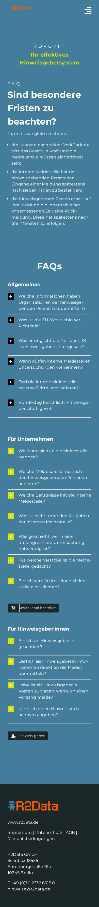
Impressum (20, 832)
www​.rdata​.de (23, 822)
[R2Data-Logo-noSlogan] (19, 7)
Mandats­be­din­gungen (31, 838)
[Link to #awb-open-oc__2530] (88, 10)
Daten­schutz (49, 832)
